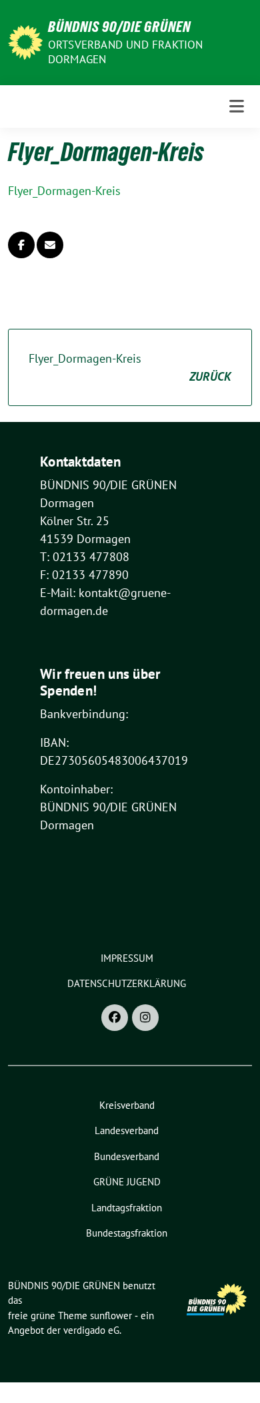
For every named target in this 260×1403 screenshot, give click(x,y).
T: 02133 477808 (84, 556)
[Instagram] (145, 1017)
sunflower (111, 1315)
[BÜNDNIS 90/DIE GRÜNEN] (25, 41)
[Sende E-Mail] (50, 245)
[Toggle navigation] (236, 106)
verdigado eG (91, 1330)
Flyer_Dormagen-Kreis (64, 190)
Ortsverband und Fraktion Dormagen (125, 52)
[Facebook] (114, 1017)
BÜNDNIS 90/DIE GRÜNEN (119, 26)
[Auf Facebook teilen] (21, 245)
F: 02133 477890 (84, 574)
